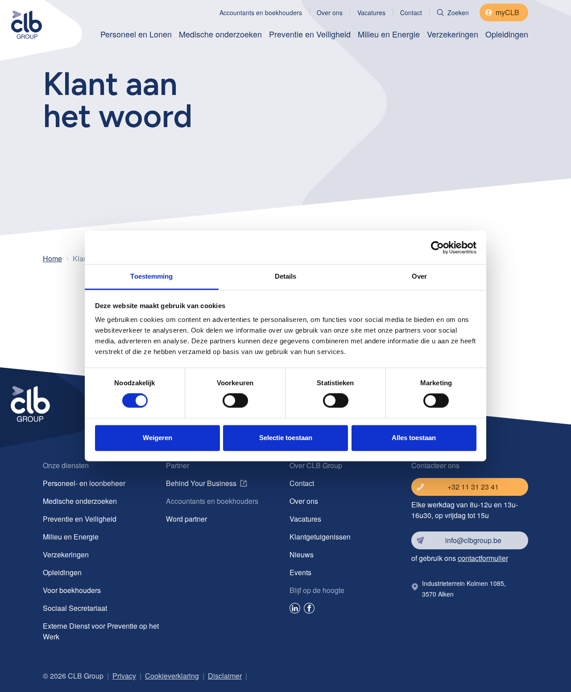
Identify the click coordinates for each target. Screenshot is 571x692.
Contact (411, 12)
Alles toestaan (414, 437)
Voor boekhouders (72, 590)
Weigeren (157, 437)
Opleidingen (506, 34)
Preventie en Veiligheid (310, 34)
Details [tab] (286, 276)
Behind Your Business (201, 483)
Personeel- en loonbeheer (84, 483)
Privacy (124, 676)
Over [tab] (419, 276)
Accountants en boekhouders (260, 12)
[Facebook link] (309, 609)
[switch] (235, 401)
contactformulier (483, 558)
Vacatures (371, 12)
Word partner (186, 519)
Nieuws (302, 554)
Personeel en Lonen (136, 34)
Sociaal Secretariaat (75, 608)
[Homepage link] (39, 23)
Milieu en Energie (389, 34)
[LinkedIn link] (295, 609)
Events (300, 572)
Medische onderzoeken (220, 34)
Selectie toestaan (285, 437)
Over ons (330, 12)
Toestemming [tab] (151, 276)
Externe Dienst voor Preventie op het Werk (101, 631)
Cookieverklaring (172, 676)
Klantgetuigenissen (320, 536)
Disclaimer (225, 676)
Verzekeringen (452, 34)
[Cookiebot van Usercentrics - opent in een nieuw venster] (437, 247)
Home (52, 258)
